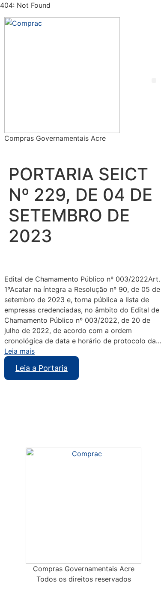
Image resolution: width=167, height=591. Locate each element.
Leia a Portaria (41, 368)
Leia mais (19, 351)
